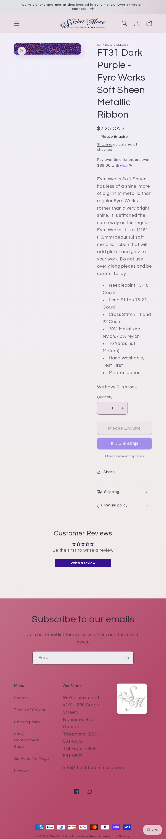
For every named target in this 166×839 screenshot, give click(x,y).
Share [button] (109, 472)
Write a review (83, 563)
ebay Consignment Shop (27, 740)
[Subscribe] (127, 657)
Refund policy (27, 722)
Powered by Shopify (114, 836)
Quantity (104, 397)
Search (21, 698)
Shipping (104, 144)
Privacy (21, 770)
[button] (17, 23)
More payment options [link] (124, 456)
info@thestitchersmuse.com (93, 767)
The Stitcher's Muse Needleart (73, 836)
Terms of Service (30, 710)
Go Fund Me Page (31, 759)
